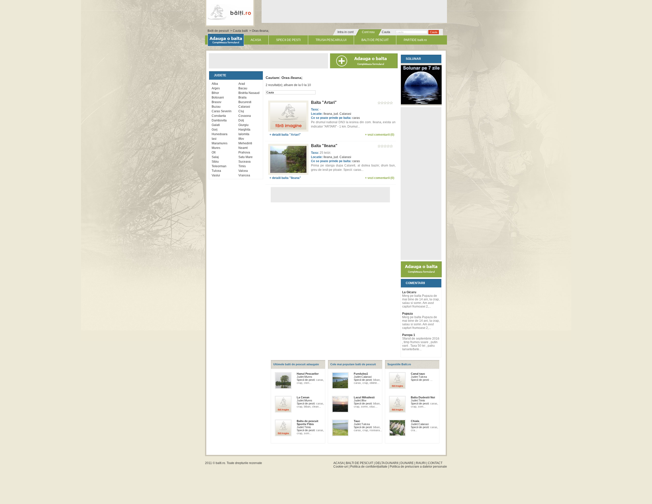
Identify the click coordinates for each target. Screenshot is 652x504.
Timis (242, 166)
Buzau (216, 106)
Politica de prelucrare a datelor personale (418, 466)
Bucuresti (244, 102)
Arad (241, 84)
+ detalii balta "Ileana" (285, 178)
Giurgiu (243, 125)
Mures (216, 148)
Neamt (243, 148)
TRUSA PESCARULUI (331, 40)
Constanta (219, 116)
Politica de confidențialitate (368, 466)
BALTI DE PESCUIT (375, 40)
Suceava (244, 161)
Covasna (244, 116)
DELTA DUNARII (386, 463)
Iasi (214, 139)
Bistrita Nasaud (249, 93)
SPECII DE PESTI (288, 40)
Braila (242, 97)
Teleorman (219, 166)
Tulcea (216, 171)
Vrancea (244, 175)
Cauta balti (240, 31)
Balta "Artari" (324, 102)
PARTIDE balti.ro (415, 40)
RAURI (421, 463)
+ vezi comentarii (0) (379, 134)
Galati (216, 125)
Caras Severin (222, 111)
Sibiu (215, 161)
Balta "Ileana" (324, 146)
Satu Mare (245, 157)
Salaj (215, 157)
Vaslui (216, 175)
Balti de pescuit (218, 31)
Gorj (215, 129)
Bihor (215, 93)
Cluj (241, 111)
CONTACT (435, 463)
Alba (215, 84)
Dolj (241, 120)
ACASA (256, 40)
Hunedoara (219, 134)
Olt (213, 152)
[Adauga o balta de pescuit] (421, 276)
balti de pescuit (229, 12)
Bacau (242, 88)
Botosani (218, 97)
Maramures (219, 143)
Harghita (244, 129)
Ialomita (243, 134)
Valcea (243, 171)
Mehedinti (245, 143)
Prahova (244, 152)
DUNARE (407, 463)
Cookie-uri (340, 466)
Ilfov (241, 139)
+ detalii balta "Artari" (285, 134)
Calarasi (244, 106)
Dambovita (219, 120)
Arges (216, 88)
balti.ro (220, 463)
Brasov (216, 102)
